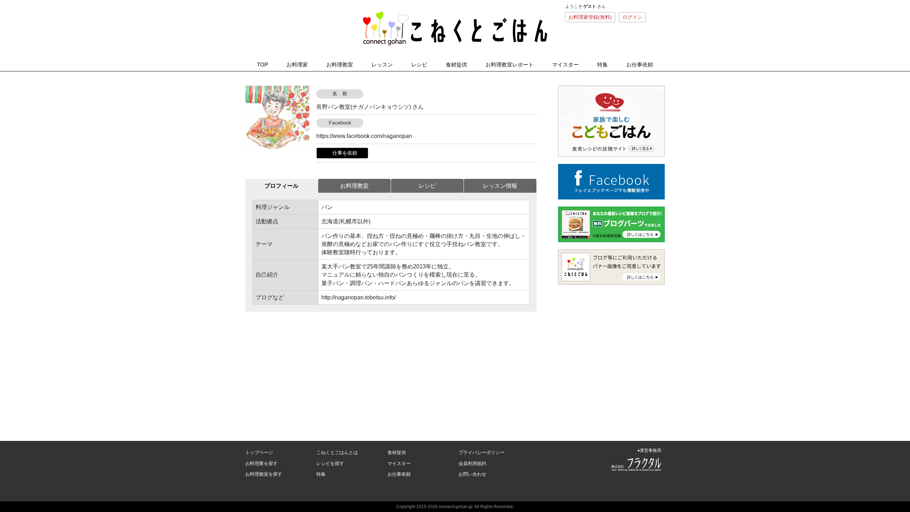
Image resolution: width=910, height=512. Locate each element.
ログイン (632, 17)
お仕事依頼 (639, 65)
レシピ (419, 65)
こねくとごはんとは (337, 452)
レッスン (382, 65)
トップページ (259, 452)
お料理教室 (339, 65)
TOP (262, 65)
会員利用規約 (472, 463)
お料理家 (297, 65)
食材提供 (456, 65)
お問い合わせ (472, 474)
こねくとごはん (455, 28)
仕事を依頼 (344, 153)
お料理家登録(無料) (590, 17)
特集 (602, 65)
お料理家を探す (261, 463)
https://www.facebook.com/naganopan (364, 136)
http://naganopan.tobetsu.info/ (358, 297)
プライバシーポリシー (482, 452)
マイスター (565, 65)
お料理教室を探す (263, 474)
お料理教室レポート (510, 65)
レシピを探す (330, 463)
